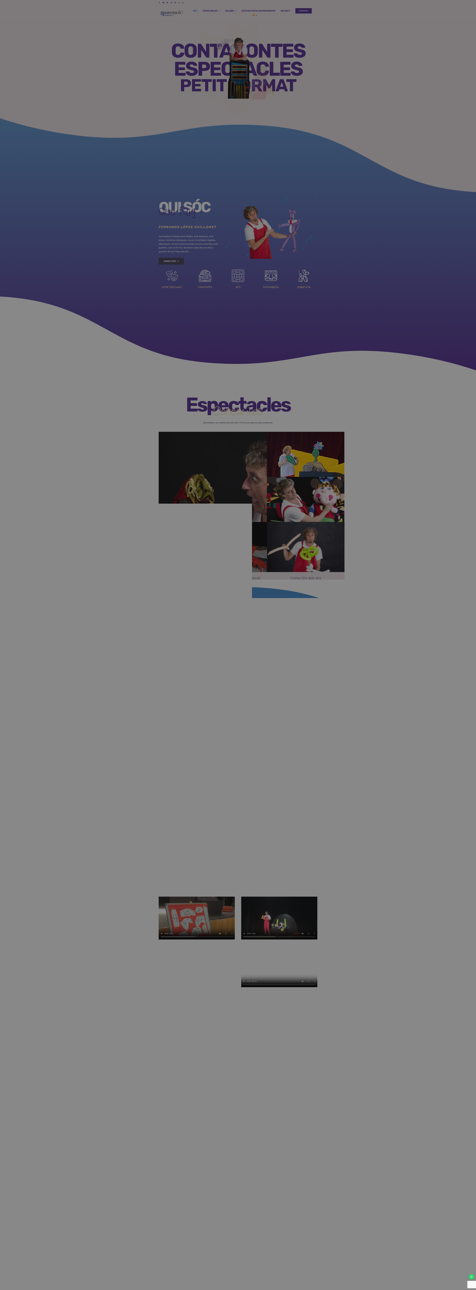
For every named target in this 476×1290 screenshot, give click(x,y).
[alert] (238, 645)
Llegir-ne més (262, 639)
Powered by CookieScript (238, 659)
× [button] (292, 630)
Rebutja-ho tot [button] (247, 651)
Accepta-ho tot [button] (229, 651)
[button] (238, 645)
